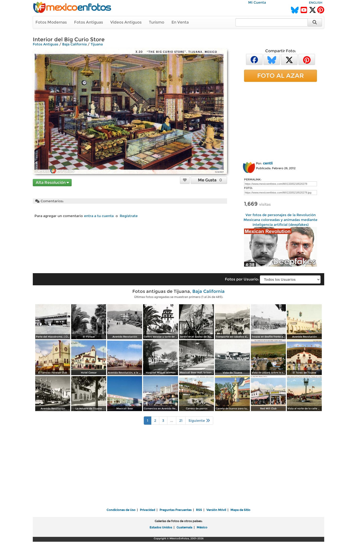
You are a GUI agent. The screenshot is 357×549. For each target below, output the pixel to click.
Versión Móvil (216, 510)
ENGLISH (315, 2)
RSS (199, 510)
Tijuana (97, 44)
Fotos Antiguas (88, 22)
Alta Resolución (51, 182)
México (202, 527)
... (171, 420)
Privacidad (147, 510)
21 (180, 420)
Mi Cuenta (257, 2)
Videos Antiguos (126, 22)
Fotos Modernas (51, 22)
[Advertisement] (280, 121)
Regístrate (129, 216)
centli (268, 163)
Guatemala (184, 527)
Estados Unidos (161, 527)
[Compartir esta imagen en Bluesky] (272, 59)
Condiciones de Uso (121, 510)
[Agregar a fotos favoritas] (185, 180)
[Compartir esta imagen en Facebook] (254, 59)
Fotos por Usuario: (242, 279)
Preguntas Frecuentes (176, 510)
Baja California (74, 44)
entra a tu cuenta (99, 216)
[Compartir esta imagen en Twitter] (289, 59)
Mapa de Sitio (240, 510)
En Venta (180, 22)
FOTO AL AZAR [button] (280, 75)
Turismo (156, 22)
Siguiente (197, 420)
